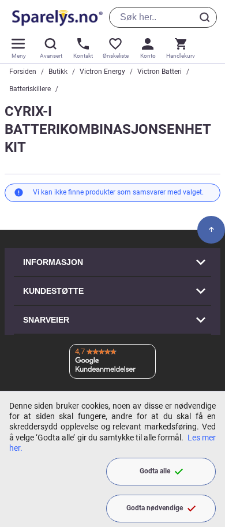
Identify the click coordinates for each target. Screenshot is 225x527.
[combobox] (163, 17)
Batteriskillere (30, 89)
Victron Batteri (159, 72)
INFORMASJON (53, 262)
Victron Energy (102, 72)
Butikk (58, 72)
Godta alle (155, 471)
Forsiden (22, 72)
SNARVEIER (46, 319)
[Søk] (206, 17)
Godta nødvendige (154, 508)
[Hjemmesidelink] (55, 17)
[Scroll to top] (211, 230)
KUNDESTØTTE (53, 291)
